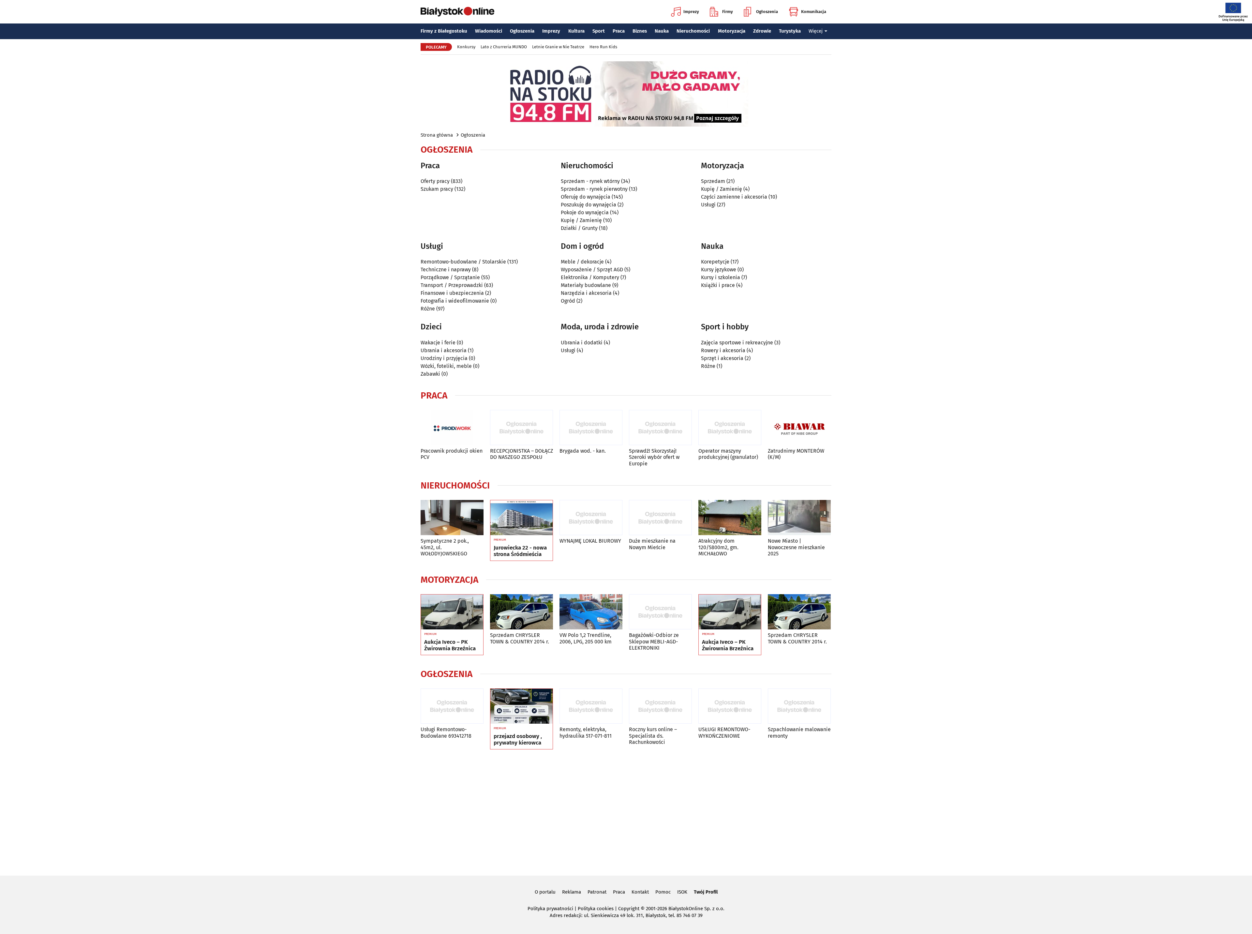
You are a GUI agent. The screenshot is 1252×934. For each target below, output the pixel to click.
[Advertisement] (626, 811)
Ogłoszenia (767, 11)
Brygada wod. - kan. (582, 451)
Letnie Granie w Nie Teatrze (558, 47)
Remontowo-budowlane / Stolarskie (463, 262)
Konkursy (466, 47)
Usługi (708, 205)
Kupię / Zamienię (581, 220)
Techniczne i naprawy (446, 269)
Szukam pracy (437, 189)
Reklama (571, 892)
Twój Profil (706, 892)
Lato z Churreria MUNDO (504, 47)
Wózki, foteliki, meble (446, 366)
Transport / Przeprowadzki (452, 285)
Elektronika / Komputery (590, 277)
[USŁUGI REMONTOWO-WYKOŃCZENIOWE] (729, 706)
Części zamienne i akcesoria (734, 197)
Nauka (662, 31)
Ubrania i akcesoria (444, 350)
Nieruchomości (693, 31)
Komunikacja (813, 11)
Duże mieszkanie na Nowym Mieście (652, 544)
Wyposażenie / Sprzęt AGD (592, 269)
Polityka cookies (596, 908)
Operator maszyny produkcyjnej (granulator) (728, 454)
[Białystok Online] (457, 12)
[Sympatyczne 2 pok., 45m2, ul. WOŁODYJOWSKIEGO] (452, 517)
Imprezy (691, 11)
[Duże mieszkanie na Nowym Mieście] (660, 517)
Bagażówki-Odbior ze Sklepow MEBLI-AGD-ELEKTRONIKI (654, 641)
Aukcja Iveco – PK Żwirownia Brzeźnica (450, 645)
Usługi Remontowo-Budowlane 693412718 (446, 732)
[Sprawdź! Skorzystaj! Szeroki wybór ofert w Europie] (660, 427)
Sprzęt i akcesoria (722, 358)
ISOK (682, 892)
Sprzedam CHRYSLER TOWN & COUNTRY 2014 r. (519, 638)
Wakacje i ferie (438, 342)
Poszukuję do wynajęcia (588, 205)
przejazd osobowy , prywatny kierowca (518, 739)
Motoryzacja (731, 31)
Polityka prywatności (550, 908)
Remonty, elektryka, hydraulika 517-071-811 (585, 732)
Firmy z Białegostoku (444, 31)
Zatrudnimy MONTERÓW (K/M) (796, 454)
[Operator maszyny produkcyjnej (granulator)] (729, 427)
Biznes (640, 31)
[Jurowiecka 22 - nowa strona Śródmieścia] (521, 517)
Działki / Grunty (579, 228)
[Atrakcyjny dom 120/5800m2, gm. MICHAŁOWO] (729, 517)
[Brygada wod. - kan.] (590, 427)
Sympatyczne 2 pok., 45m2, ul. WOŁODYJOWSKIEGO (445, 547)
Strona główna (437, 135)
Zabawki (430, 374)
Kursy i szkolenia (720, 277)
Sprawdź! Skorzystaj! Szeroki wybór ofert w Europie (654, 457)
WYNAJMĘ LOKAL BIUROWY (590, 541)
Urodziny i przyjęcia (444, 358)
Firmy (727, 11)
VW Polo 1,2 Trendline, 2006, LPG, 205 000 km (585, 638)
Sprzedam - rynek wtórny (590, 181)
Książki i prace (718, 285)
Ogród (568, 301)
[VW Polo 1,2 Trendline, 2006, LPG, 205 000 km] (590, 612)
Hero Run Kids (603, 47)
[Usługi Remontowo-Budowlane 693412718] (452, 706)
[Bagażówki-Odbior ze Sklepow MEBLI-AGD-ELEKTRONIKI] (660, 612)
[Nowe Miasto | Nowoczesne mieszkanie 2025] (799, 517)
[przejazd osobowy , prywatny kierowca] (521, 706)
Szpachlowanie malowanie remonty (799, 732)
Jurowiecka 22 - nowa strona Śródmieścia (520, 551)
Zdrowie (762, 31)
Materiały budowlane (586, 285)
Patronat (597, 892)
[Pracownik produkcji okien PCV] (452, 427)
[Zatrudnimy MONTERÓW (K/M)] (799, 427)
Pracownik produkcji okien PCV (452, 454)
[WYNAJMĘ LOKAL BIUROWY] (590, 517)
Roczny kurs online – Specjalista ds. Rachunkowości (653, 735)
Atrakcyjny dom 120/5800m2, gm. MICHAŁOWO (718, 547)
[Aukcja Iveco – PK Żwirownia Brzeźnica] (452, 612)
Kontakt (640, 892)
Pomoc (663, 892)
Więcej (816, 31)
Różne (428, 309)
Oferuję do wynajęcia (585, 197)
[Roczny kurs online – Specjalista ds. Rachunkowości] (660, 706)
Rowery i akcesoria (723, 350)
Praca (619, 31)
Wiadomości (488, 31)
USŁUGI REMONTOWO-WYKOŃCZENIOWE (724, 732)
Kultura (576, 31)
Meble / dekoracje (582, 262)
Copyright (628, 908)
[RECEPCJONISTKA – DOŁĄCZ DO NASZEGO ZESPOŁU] (521, 427)
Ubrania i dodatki (582, 342)
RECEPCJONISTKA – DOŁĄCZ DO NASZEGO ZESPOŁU (521, 454)
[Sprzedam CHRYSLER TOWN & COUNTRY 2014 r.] (521, 612)
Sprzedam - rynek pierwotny (594, 189)
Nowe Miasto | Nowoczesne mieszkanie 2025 (796, 547)
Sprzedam (713, 181)
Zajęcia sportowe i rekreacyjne (737, 342)
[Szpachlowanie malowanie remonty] (799, 706)
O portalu (545, 892)
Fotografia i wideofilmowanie (455, 301)
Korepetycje (715, 262)
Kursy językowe (718, 269)
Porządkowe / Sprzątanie (450, 277)
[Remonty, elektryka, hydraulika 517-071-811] (590, 706)
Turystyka (790, 31)
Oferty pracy (435, 181)
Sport (598, 31)
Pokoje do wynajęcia (585, 212)
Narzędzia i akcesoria (586, 293)
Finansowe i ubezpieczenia (452, 293)
